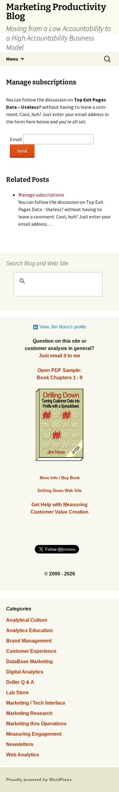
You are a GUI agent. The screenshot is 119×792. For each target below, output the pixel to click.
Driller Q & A (20, 682)
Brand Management (29, 640)
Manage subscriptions (41, 195)
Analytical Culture (26, 620)
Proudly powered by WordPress (39, 779)
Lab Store (17, 692)
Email (16, 139)
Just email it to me (59, 355)
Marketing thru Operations (36, 723)
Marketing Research (29, 713)
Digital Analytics (24, 671)
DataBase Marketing (29, 661)
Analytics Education (29, 630)
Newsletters (19, 744)
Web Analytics (22, 754)
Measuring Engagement (33, 734)
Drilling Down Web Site (59, 490)
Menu (12, 59)
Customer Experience (31, 651)
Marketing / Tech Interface (35, 702)
